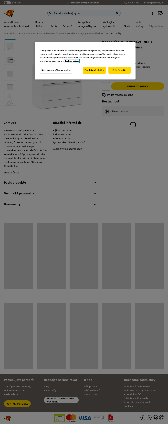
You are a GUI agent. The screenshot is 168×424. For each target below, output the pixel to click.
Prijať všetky (120, 70)
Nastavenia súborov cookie (56, 70)
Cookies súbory (71, 61)
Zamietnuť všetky (94, 70)
